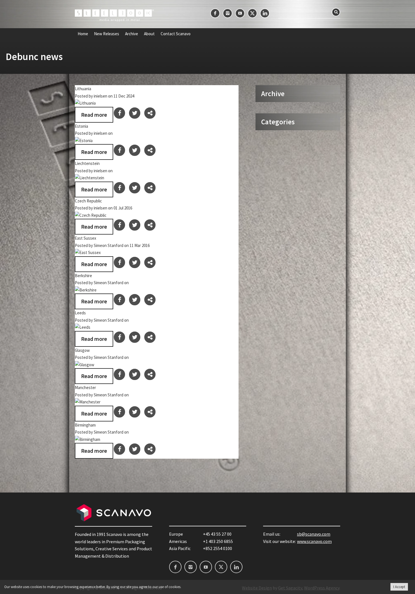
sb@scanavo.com (313, 534)
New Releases (106, 33)
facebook (215, 13)
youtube (240, 13)
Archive (131, 33)
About (149, 33)
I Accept (399, 586)
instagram (227, 13)
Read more (94, 114)
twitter (252, 13)
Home (83, 33)
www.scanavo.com (314, 541)
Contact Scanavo (175, 33)
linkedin (265, 13)
